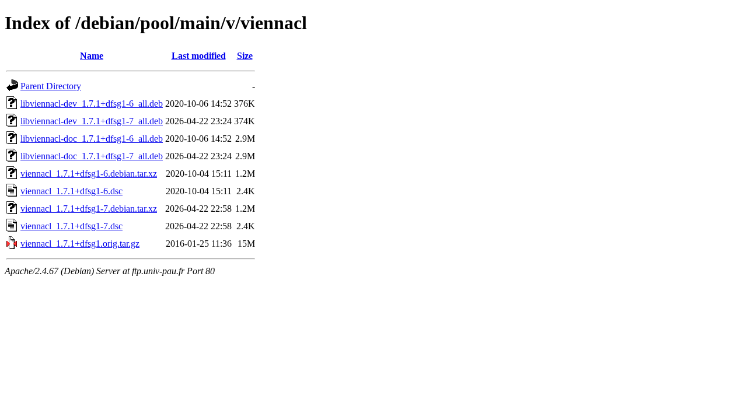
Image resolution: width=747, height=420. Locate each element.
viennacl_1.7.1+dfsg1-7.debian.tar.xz (88, 209)
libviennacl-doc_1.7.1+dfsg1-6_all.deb (91, 139)
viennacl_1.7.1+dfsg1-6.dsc (71, 191)
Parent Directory (50, 86)
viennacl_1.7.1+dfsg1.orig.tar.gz (79, 244)
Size (245, 56)
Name (91, 56)
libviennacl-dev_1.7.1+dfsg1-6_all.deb (91, 103)
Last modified (199, 56)
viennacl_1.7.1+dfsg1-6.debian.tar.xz (88, 173)
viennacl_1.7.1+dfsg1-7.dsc (71, 226)
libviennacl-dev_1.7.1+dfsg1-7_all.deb (91, 121)
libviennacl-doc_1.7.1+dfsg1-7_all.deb (91, 156)
